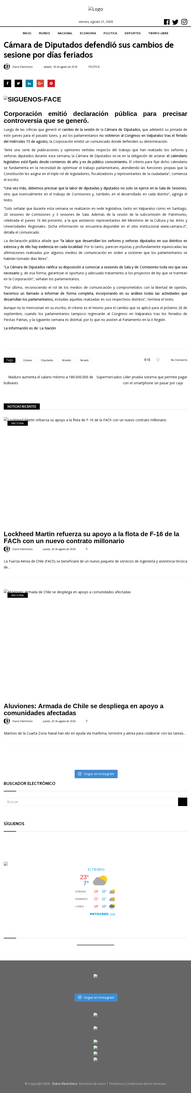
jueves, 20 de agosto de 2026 (59, 549)
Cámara (27, 360)
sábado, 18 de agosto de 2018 (60, 67)
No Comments (179, 360)
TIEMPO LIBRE (158, 33)
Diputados (47, 360)
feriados (66, 360)
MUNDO (44, 33)
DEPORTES (133, 33)
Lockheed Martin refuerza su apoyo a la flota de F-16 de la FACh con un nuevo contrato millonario (91, 537)
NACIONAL (65, 33)
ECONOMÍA (88, 33)
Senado (84, 360)
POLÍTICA (110, 33)
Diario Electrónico (64, 1084)
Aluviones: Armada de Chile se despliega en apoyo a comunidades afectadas (83, 709)
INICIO (27, 33)
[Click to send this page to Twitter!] (18, 83)
